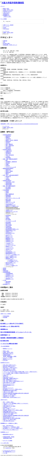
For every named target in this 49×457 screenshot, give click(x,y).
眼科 (7, 160)
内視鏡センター (9, 231)
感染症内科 (8, 148)
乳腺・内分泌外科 (10, 155)
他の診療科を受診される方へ (9, 370)
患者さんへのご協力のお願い (9, 394)
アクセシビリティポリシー (9, 450)
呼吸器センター (9, 246)
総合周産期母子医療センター (12, 229)
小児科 (7, 177)
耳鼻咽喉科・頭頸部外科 (11, 161)
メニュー (3, 6)
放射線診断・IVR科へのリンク (10, 44)
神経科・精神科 (9, 171)
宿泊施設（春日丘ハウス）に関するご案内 (12, 410)
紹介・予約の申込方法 (8, 425)
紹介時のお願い (6, 43)
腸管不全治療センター (11, 262)
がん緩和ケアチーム (12, 260)
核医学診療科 (9, 184)
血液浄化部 (8, 223)
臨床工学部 (8, 199)
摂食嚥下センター (10, 264)
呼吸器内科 (8, 141)
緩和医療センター (10, 258)
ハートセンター (9, 242)
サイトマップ (6, 26)
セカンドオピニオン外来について (10, 429)
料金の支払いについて (8, 377)
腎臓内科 (8, 137)
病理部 (7, 192)
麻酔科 (7, 173)
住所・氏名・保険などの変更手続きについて (13, 381)
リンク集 (5, 453)
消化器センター (9, 249)
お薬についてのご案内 (8, 391)
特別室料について (7, 407)
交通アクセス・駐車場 (8, 25)
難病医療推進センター (11, 253)
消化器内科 (8, 138)
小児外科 (8, 156)
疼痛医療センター (10, 239)
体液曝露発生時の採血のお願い (10, 390)
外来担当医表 (6, 316)
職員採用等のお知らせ (8, 353)
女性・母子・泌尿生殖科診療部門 (10, 175)
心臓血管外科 (9, 150)
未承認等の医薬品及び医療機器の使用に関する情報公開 (16, 393)
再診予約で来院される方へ (9, 366)
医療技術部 (5, 270)
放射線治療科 (9, 183)
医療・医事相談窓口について (9, 379)
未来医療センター (10, 274)
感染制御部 (8, 196)
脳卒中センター (9, 235)
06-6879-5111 (8, 448)
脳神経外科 (8, 172)
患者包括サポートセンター (12, 211)
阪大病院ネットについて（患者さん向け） (12, 389)
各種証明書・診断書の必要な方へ (10, 378)
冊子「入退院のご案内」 (8, 402)
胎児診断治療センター (11, 252)
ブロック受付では (7, 374)
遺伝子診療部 (9, 225)
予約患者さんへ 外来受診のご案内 (11, 427)
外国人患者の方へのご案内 (9, 369)
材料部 (7, 191)
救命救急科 (8, 188)
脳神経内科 (8, 169)
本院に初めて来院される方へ (9, 365)
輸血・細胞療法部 (10, 194)
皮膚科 (7, 164)
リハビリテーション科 (11, 167)
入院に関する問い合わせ (8, 420)
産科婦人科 (8, 176)
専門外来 (8, 283)
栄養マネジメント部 (10, 202)
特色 (4, 42)
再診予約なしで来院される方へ (10, 367)
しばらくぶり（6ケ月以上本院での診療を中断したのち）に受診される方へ (20, 371)
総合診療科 (8, 146)
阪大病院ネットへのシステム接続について (12, 428)
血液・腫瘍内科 (9, 144)
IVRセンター (8, 250)
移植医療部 (8, 200)
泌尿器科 (8, 179)
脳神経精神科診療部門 (8, 168)
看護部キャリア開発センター (12, 206)
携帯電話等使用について (8, 385)
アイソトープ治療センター (12, 265)
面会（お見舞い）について (9, 408)
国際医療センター (10, 278)
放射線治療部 (9, 227)
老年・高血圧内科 (10, 145)
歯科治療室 (8, 281)
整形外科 (8, 163)
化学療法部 (8, 226)
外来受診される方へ (7, 11)
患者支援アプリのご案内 (8, 396)
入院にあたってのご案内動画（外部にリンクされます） (16, 403)
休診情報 (5, 317)
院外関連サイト (6, 284)
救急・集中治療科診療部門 (9, 186)
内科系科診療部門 (7, 134)
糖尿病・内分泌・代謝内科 (12, 140)
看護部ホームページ (7, 348)
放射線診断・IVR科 (10, 181)
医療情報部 (8, 195)
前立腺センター (9, 237)
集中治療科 (8, 187)
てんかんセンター (10, 247)
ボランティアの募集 (7, 357)
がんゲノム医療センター (11, 256)
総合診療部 (8, 222)
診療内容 (5, 40)
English (4, 27)
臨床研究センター (10, 276)
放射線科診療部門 (7, 180)
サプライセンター (10, 203)
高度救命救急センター (11, 230)
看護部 (4, 269)
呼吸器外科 (8, 152)
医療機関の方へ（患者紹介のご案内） (9, 423)
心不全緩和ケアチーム (13, 261)
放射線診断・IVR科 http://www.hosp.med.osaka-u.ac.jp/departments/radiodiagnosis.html (19, 123)
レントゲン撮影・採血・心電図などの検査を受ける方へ (16, 373)
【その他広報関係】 (5, 346)
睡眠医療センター (10, 238)
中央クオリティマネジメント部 (13, 198)
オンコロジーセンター (11, 245)
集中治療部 (8, 219)
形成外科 (8, 165)
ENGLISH (5, 360)
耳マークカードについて (8, 383)
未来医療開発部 (6, 272)
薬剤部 (4, 268)
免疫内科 (8, 142)
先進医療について (5, 432)
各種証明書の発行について (9, 411)
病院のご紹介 (6, 8)
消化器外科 (8, 153)
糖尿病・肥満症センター (11, 257)
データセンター (9, 277)
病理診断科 (8, 157)
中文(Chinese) (6, 28)
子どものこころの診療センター (13, 254)
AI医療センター (9, 210)
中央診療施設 (6, 190)
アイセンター (9, 234)
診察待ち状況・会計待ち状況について (11, 397)
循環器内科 (8, 136)
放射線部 (8, 218)
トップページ (6, 31)
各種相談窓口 (6, 13)
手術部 (7, 216)
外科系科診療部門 (7, 149)
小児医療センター (10, 243)
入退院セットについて (8, 404)
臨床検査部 (8, 215)
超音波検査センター (10, 233)
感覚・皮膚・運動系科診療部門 (10, 159)
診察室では (5, 375)
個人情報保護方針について (9, 451)
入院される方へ (6, 12)
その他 (4, 280)
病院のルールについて (8, 387)
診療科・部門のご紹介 (8, 9)
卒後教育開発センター (11, 204)
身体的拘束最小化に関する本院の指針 (11, 418)
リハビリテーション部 (11, 221)
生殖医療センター (10, 241)
